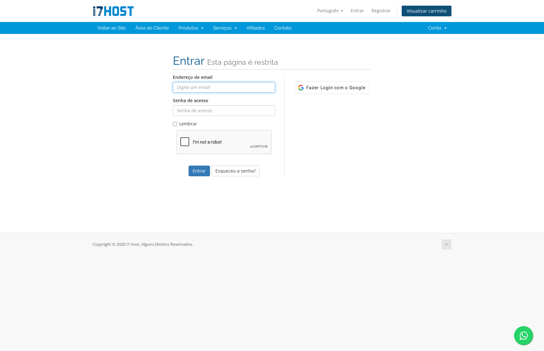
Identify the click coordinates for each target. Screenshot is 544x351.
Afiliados (255, 28)
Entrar (357, 11)
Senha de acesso (190, 100)
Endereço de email (192, 77)
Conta (436, 28)
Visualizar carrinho (426, 11)
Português (328, 11)
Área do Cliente (152, 28)
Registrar (381, 11)
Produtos (189, 28)
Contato (283, 28)
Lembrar (188, 124)
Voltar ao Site (111, 28)
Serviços (223, 28)
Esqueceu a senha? (235, 171)
